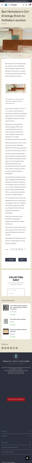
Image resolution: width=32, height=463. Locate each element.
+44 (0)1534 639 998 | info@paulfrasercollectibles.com (16, 1)
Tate (6, 179)
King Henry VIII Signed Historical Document (18, 330)
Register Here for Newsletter (16, 399)
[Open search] (23, 5)
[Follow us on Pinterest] (11, 348)
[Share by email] (19, 249)
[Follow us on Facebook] (2, 348)
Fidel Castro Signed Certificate (18, 319)
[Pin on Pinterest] (14, 249)
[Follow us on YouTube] (14, 348)
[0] (29, 5)
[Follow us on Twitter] (5, 348)
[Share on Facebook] (11, 249)
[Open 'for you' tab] (27, 458)
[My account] (26, 5)
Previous (11, 259)
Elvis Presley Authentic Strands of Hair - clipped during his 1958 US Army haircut (18, 307)
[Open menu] (2, 4)
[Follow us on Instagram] (8, 348)
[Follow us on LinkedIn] (17, 348)
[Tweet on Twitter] (16, 249)
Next (22, 259)
